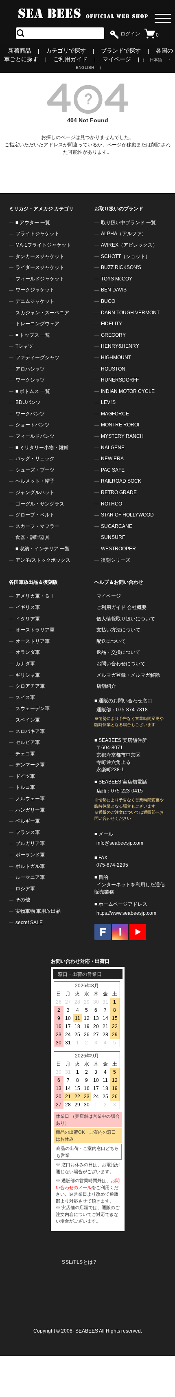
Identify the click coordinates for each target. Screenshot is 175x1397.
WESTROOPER (118, 549)
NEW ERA (112, 458)
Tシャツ (24, 346)
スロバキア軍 (30, 731)
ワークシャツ (30, 380)
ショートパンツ (32, 425)
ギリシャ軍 (27, 675)
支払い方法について (118, 630)
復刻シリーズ (115, 560)
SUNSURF (113, 537)
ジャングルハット (35, 492)
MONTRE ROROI (120, 425)
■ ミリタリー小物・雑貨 (41, 447)
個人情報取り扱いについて (125, 619)
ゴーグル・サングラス (39, 504)
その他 (22, 900)
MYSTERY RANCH (122, 436)
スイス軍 (25, 697)
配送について (111, 641)
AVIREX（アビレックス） (129, 245)
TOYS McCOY (116, 279)
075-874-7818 (132, 710)
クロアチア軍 (30, 686)
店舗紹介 (106, 686)
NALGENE (113, 447)
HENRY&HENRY (120, 346)
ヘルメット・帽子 (35, 481)
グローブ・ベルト (35, 515)
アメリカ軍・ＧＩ (35, 596)
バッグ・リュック (35, 458)
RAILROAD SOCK (121, 481)
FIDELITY (111, 324)
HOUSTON (113, 369)
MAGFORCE (115, 414)
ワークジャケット (35, 290)
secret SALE (29, 922)
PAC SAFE (113, 470)
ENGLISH (85, 67)
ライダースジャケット (39, 267)
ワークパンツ (30, 414)
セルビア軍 (27, 742)
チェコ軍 (25, 754)
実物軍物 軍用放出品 (38, 911)
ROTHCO (111, 504)
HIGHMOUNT (116, 357)
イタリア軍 (27, 619)
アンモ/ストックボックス (42, 560)
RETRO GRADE (119, 492)
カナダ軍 (25, 663)
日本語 (156, 59)
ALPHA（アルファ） (124, 233)
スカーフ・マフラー (37, 526)
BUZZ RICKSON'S (121, 267)
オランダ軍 (27, 652)
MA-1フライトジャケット (43, 245)
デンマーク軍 (30, 765)
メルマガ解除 (145, 675)
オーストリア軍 (32, 641)
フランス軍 (27, 832)
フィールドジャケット (39, 279)
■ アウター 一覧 (32, 222)
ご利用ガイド (70, 59)
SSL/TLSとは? (79, 1262)
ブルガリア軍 (30, 843)
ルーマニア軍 (30, 877)
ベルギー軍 (27, 821)
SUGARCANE (116, 526)
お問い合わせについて (120, 663)
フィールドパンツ (35, 436)
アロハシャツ (30, 369)
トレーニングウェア (37, 324)
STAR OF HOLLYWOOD (127, 515)
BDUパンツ (28, 402)
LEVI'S (108, 402)
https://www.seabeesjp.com (126, 913)
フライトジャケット (37, 233)
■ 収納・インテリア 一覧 (42, 549)
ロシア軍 (25, 889)
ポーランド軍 (30, 855)
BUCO (108, 301)
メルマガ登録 (111, 675)
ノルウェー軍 (30, 798)
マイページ (117, 59)
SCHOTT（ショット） (125, 256)
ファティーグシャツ (37, 357)
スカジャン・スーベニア (42, 313)
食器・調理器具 (32, 537)
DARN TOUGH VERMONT (130, 313)
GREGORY (113, 335)
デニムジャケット (35, 301)
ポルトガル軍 (30, 866)
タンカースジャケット (39, 256)
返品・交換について (118, 652)
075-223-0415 (127, 791)
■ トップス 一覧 (32, 335)
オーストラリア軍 (35, 630)
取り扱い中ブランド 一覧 (128, 222)
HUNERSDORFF (120, 380)
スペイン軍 (27, 720)
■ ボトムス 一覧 (32, 391)
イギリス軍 (27, 607)
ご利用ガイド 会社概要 (121, 607)
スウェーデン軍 (32, 708)
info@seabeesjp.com (119, 843)
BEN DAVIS (114, 290)
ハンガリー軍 (30, 810)
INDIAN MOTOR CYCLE (128, 391)
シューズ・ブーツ (35, 470)
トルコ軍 (25, 787)
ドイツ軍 (25, 776)
